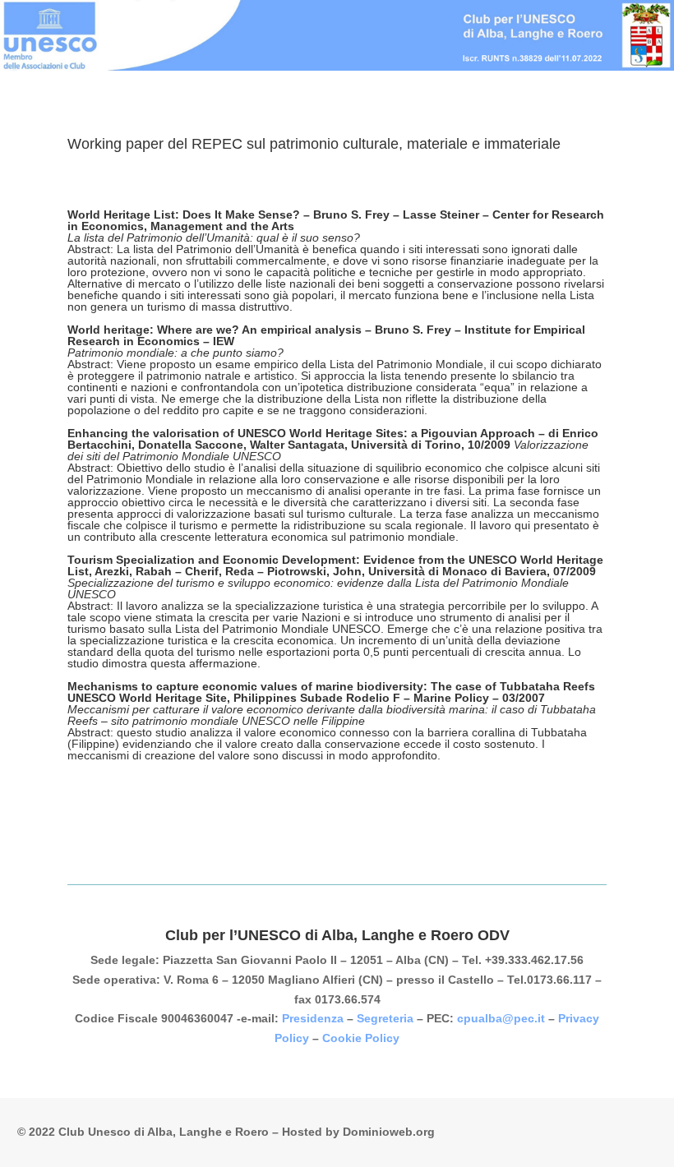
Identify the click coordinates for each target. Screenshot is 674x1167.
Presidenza (313, 1018)
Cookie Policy (360, 1038)
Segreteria (385, 1018)
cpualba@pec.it (501, 1018)
